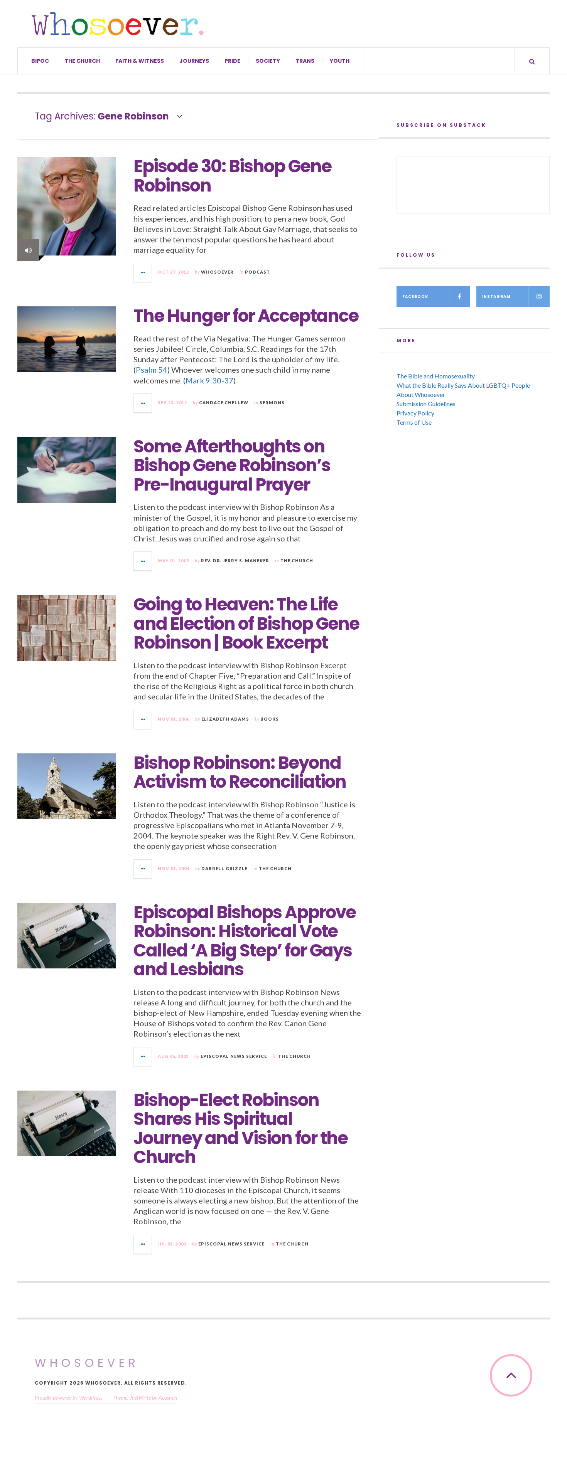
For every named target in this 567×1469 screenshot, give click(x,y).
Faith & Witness (139, 61)
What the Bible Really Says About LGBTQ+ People (463, 385)
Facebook (415, 296)
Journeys (194, 61)
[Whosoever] (117, 24)
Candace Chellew (223, 402)
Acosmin (168, 1397)
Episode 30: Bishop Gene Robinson (232, 176)
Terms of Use (414, 422)
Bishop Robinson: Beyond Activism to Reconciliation (239, 772)
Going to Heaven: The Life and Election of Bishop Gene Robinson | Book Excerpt (246, 623)
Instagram (496, 296)
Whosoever (217, 271)
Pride (232, 61)
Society (268, 61)
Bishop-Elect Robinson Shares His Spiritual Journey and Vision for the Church (240, 1129)
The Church (82, 61)
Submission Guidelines (426, 403)
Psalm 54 (151, 369)
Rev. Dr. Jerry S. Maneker (235, 560)
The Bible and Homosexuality (436, 376)
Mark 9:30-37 (209, 380)
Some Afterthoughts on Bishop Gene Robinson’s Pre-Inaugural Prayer (231, 465)
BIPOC (40, 61)
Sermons (272, 402)
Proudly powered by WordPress (68, 1397)
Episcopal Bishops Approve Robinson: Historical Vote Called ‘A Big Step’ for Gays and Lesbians (244, 941)
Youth (339, 61)
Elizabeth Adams (225, 718)
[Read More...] (143, 272)
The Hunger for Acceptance (245, 316)
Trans (304, 61)
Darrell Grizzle (224, 868)
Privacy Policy (415, 413)
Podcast (257, 271)
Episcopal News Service (234, 1056)
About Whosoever (421, 394)
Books (269, 718)
